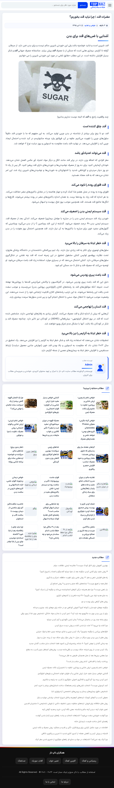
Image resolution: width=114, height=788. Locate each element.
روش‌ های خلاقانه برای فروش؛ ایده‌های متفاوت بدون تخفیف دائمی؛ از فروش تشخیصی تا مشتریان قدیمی (66, 703)
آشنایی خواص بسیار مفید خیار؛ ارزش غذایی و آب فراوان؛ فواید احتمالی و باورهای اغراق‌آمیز (73, 673)
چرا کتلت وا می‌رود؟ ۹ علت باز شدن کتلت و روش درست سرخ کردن (81, 625)
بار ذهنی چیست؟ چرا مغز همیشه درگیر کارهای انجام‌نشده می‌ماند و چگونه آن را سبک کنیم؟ (71, 589)
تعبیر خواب (54, 761)
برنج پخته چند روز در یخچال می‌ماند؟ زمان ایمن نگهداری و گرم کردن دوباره (77, 619)
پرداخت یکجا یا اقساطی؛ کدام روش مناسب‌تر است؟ (87, 661)
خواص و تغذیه (90, 25)
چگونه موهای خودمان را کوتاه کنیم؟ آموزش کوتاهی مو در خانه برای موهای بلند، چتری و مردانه (70, 607)
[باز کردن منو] (110, 5)
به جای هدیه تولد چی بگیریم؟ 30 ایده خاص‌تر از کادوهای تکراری (82, 595)
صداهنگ (21, 761)
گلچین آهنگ (70, 761)
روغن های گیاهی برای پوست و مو (94, 601)
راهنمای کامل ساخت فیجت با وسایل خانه (91, 721)
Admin (88, 365)
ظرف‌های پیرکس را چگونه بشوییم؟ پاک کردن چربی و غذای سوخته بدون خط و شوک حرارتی (72, 631)
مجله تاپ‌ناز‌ (97, 5)
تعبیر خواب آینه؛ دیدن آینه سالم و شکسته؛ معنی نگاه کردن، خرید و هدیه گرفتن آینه (75, 709)
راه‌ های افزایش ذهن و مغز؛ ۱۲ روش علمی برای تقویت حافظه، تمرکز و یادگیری (77, 577)
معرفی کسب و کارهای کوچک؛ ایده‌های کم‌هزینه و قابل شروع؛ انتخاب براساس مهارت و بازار (72, 697)
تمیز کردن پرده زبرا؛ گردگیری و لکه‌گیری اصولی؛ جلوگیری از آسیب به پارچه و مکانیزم (75, 679)
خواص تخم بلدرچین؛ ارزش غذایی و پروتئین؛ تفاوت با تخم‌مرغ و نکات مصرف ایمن (75, 667)
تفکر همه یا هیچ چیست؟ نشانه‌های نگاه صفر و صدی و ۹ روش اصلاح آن (79, 583)
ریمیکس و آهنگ (89, 761)
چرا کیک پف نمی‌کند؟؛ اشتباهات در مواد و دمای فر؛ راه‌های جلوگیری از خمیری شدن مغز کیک (71, 739)
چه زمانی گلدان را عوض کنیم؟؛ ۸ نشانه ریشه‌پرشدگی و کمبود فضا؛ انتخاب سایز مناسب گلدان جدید (68, 643)
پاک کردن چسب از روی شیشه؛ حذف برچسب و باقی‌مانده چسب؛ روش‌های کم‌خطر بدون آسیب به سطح (67, 649)
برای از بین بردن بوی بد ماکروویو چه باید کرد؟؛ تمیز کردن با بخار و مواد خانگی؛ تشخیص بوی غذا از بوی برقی (64, 613)
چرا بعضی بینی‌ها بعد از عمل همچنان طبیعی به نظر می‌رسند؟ (83, 655)
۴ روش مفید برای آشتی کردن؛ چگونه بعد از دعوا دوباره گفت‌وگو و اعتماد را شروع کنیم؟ (74, 571)
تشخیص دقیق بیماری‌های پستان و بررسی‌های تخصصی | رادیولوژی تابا (79, 691)
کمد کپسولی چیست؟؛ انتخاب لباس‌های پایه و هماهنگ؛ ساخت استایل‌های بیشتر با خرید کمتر (71, 685)
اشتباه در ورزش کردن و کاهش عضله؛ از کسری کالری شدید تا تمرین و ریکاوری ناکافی (74, 733)
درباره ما (64, 782)
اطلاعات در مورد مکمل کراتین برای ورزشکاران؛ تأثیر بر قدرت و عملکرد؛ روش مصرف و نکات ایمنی (70, 727)
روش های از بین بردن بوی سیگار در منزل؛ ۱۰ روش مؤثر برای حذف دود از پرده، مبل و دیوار (72, 637)
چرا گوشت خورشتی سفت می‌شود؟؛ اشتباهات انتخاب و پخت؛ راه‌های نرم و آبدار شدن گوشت (72, 715)
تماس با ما (50, 782)
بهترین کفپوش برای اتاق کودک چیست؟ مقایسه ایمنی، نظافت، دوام (81, 565)
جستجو (83, 5)
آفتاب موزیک (37, 761)
